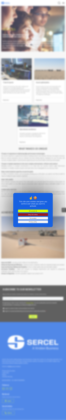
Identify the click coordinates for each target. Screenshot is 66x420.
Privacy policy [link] (33, 222)
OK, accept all (33, 211)
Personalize (33, 218)
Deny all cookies (33, 214)
